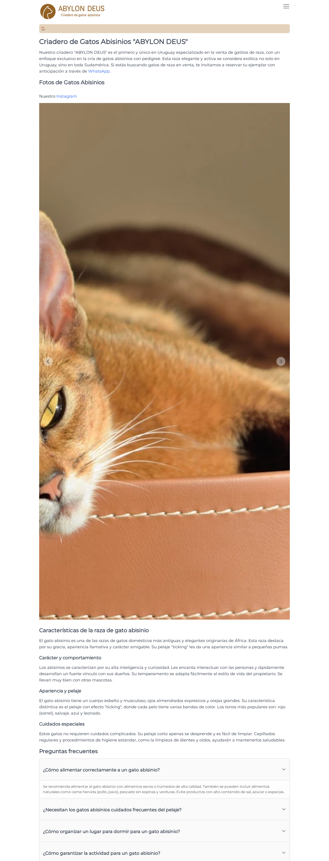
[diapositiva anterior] (48, 361)
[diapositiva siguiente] (280, 361)
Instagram (66, 96)
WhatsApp (99, 71)
